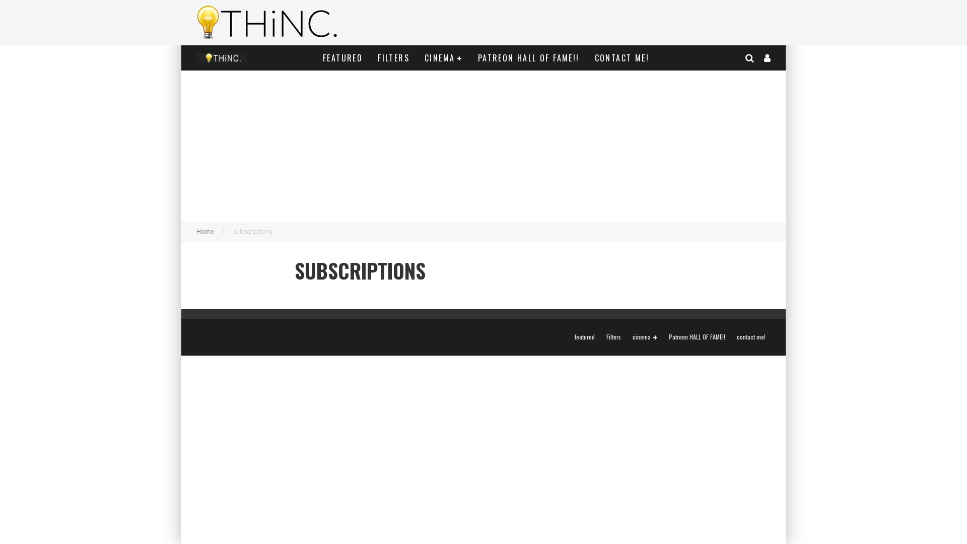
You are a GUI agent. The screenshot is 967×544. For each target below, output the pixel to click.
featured (343, 58)
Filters (393, 58)
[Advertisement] (483, 146)
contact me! (622, 58)
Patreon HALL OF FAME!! (529, 58)
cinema (440, 58)
